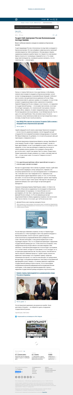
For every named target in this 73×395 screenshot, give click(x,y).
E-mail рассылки (49, 371)
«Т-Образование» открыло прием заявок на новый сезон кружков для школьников (38, 358)
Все (24, 351)
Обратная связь (48, 368)
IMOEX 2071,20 (37, 22)
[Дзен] (22, 377)
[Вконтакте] (19, 377)
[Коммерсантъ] (16, 19)
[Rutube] (28, 377)
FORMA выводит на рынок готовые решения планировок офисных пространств (55, 358)
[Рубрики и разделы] (56, 19)
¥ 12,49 (31, 22)
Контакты (34, 370)
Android (46, 367)
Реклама (34, 371)
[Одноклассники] (25, 377)
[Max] (31, 377)
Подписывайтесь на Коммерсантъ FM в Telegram (30, 316)
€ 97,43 (26, 22)
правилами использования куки (35, 27)
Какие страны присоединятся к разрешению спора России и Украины (36, 274)
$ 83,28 (22, 22)
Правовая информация (50, 370)
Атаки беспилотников (47, 22)
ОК (56, 27)
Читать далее (20, 126)
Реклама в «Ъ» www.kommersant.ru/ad (36, 9)
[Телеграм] (16, 377)
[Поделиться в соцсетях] (56, 35)
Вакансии (34, 373)
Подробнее (44, 392)
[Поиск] (54, 19)
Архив (33, 368)
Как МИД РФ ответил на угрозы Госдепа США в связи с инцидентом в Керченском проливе (37, 122)
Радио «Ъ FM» (18, 31)
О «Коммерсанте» (36, 367)
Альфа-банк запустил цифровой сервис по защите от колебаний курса (22, 358)
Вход (51, 19)
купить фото (39, 89)
